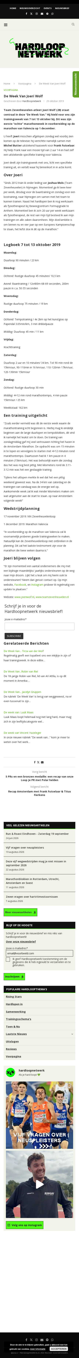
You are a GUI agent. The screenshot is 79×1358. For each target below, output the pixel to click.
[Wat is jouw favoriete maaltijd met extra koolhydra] (39, 1184)
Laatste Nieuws (16, 1034)
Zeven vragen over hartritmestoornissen (32, 896)
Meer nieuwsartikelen (18, 912)
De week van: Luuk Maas (18, 712)
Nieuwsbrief (62, 8)
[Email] (42, 13)
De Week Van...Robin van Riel (21, 671)
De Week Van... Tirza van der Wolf (24, 651)
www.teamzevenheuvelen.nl (52, 597)
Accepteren (59, 1348)
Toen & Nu (13, 1026)
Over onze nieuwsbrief (21, 941)
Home (13, 8)
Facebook (20, 584)
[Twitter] (31, 13)
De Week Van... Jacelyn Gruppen (22, 692)
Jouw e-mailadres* (17, 948)
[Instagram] (37, 13)
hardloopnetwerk (31, 101)
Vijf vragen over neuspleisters (25, 847)
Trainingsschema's (18, 1019)
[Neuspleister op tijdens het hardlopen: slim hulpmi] (39, 1115)
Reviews (11, 1049)
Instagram (37, 584)
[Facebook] (26, 13)
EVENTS (48, 8)
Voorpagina (24, 83)
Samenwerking (16, 1011)
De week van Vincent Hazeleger (22, 732)
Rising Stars (14, 996)
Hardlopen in (14, 1004)
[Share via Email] (42, 762)
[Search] (73, 24)
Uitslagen (12, 1041)
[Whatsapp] (52, 13)
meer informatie (37, 1349)
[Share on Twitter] (38, 762)
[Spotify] (47, 13)
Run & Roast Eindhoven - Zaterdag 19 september (37, 833)
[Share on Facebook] (34, 762)
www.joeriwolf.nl (24, 597)
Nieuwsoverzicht (30, 8)
